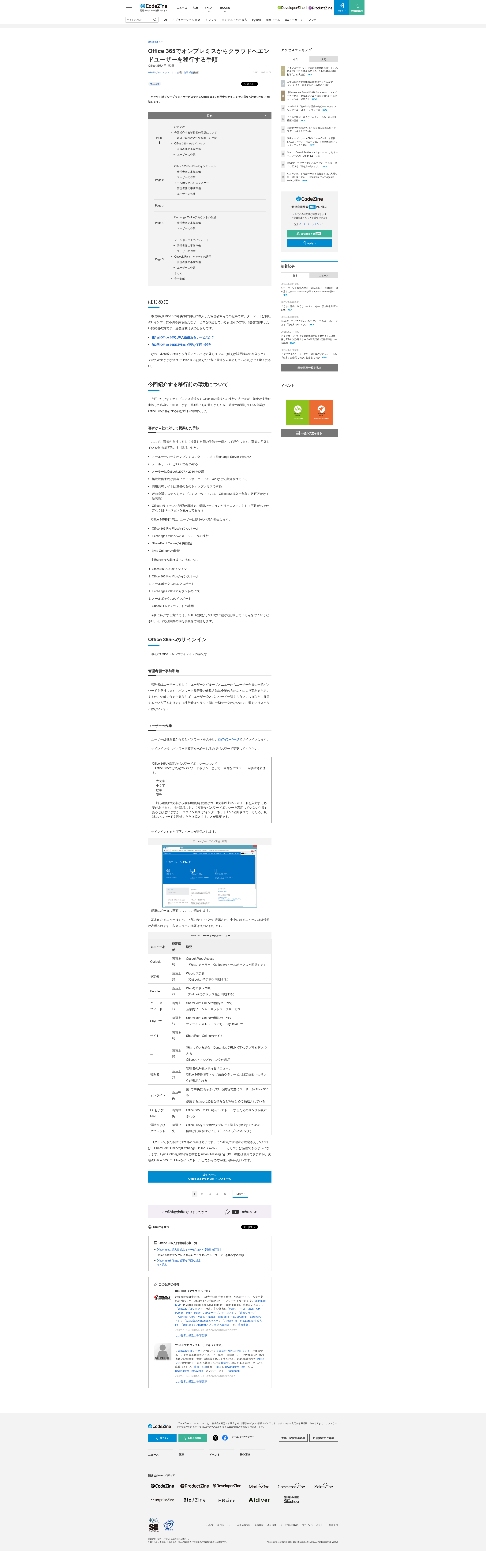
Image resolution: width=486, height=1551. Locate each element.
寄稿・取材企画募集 (293, 1438)
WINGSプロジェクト (190, 1309)
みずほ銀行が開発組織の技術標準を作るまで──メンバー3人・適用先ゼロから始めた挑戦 (311, 83)
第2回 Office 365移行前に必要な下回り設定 (181, 344)
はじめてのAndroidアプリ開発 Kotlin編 (206, 1324)
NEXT (240, 1194)
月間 (323, 59)
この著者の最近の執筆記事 (191, 1335)
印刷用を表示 (161, 1227)
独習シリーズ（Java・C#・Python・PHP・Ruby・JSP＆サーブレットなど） (218, 1310)
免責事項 (259, 1525)
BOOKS (225, 7)
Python (256, 20)
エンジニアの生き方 (234, 20)
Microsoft (154, 83)
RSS (219, 1367)
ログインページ (228, 739)
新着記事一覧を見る (309, 367)
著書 (196, 1367)
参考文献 (179, 278)
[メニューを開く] (129, 7)
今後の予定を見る (311, 433)
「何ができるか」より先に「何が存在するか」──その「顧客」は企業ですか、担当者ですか (309, 355)
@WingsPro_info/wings (189, 1371)
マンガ (312, 20)
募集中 (225, 1363)
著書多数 (243, 1324)
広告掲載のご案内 (323, 1438)
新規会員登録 (310, 233)
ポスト (250, 83)
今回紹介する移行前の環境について (195, 132)
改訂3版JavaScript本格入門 (202, 1320)
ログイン (311, 243)
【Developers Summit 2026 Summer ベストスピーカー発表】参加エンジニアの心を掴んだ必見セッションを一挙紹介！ (312, 96)
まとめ (178, 273)
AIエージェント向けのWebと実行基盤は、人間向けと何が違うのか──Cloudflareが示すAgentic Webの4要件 (312, 177)
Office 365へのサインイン (189, 143)
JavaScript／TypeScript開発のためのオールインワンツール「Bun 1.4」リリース (311, 108)
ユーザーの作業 (186, 154)
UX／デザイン (294, 20)
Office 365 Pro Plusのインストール (195, 166)
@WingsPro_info (235, 1367)
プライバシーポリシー (313, 1525)
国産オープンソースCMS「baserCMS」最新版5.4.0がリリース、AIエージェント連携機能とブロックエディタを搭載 (312, 141)
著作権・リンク (225, 1525)
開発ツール (273, 20)
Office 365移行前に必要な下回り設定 (179, 1260)
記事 (195, 7)
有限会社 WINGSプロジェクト (234, 1351)
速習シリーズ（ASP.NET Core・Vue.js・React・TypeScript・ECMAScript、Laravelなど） (218, 1316)
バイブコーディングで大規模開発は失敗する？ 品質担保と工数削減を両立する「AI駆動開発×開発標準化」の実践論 (312, 71)
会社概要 (271, 1525)
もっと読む (160, 1264)
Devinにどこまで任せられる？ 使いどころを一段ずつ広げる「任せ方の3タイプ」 (312, 164)
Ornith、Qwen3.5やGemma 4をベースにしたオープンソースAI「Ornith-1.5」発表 (312, 154)
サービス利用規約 (289, 1525)
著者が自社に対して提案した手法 (197, 138)
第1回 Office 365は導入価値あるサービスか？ (183, 337)
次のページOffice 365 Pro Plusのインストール (209, 1176)
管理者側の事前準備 (189, 149)
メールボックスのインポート (191, 240)
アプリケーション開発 (186, 20)
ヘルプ (210, 1525)
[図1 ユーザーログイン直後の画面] (209, 876)
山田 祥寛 (188, 72)
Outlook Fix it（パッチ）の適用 (192, 256)
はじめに (179, 127)
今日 (295, 59)
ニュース (182, 7)
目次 (209, 115)
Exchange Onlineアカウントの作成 (195, 217)
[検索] (155, 19)
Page (159, 180)
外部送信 (333, 1525)
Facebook (234, 1371)
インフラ (211, 20)
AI (165, 20)
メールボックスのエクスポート (192, 183)
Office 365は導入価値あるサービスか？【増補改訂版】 (189, 1249)
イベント (209, 7)
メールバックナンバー (311, 224)
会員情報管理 (244, 1525)
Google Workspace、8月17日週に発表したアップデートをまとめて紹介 (311, 129)
